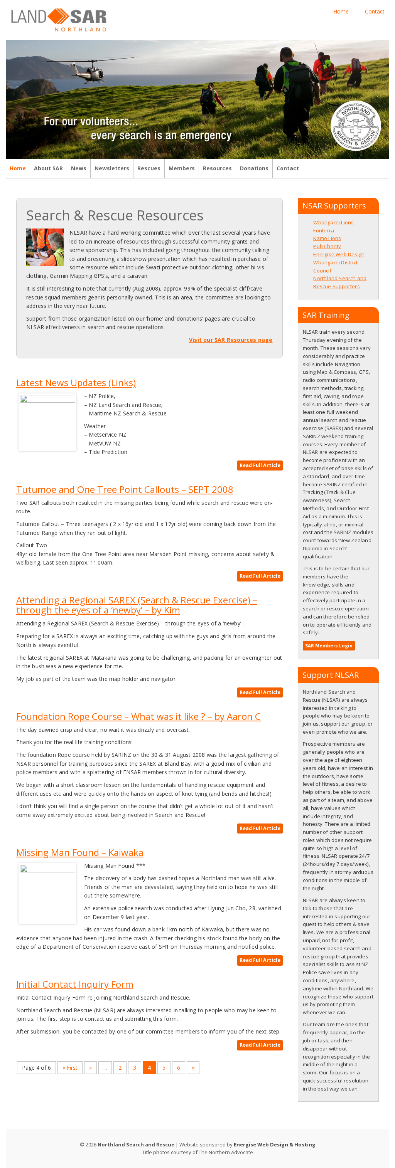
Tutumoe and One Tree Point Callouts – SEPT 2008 (124, 489)
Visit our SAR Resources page (231, 339)
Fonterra (323, 230)
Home (340, 11)
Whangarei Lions (333, 222)
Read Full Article (260, 465)
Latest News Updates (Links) (76, 382)
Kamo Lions (327, 238)
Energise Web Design (339, 254)
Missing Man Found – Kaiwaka (79, 852)
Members (182, 168)
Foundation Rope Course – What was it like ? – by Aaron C (138, 716)
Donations (254, 168)
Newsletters (112, 168)
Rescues (148, 168)
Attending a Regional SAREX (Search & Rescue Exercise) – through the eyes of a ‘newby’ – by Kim (136, 604)
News (78, 168)
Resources (217, 168)
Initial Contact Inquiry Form (74, 984)
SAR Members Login (329, 645)
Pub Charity (327, 246)
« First (70, 1067)
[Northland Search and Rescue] (58, 19)
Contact (374, 11)
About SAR (48, 168)
